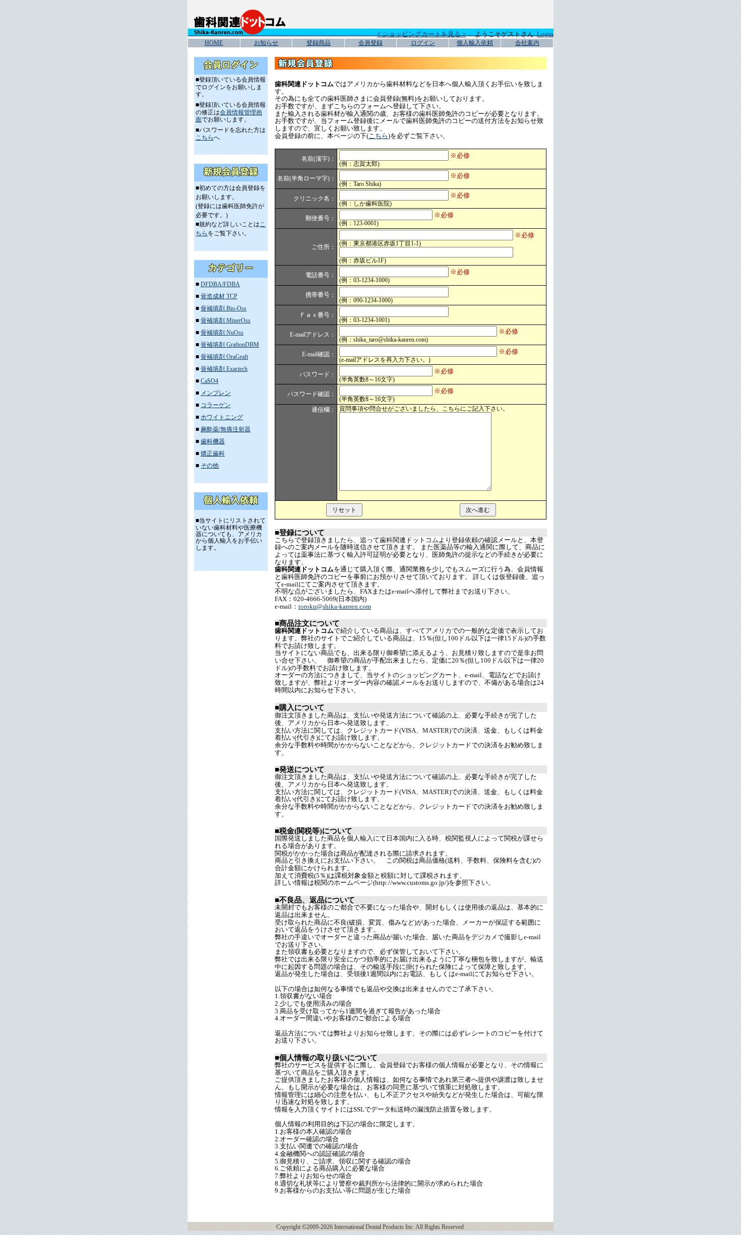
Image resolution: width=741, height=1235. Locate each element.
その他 (210, 465)
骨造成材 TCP (219, 296)
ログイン (423, 42)
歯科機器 (213, 441)
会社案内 (527, 42)
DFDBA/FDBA (220, 284)
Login (545, 34)
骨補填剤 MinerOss (226, 320)
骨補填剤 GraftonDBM (230, 344)
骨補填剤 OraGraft (224, 356)
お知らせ (266, 42)
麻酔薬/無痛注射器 (226, 429)
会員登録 (370, 42)
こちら (205, 137)
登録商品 (318, 42)
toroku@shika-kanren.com (334, 606)
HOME (214, 42)
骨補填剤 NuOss (222, 332)
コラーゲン (216, 405)
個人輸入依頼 (475, 42)
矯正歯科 (213, 453)
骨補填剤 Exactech (224, 368)
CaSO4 (209, 380)
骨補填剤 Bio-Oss (223, 308)
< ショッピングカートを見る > (421, 34)
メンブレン (216, 393)
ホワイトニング (222, 417)
